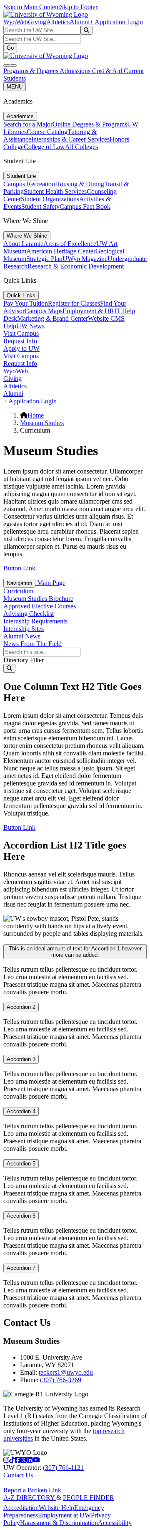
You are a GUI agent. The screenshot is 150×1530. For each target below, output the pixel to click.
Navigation (19, 583)
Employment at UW (64, 1515)
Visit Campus (21, 333)
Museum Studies (42, 422)
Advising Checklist (28, 613)
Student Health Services (55, 191)
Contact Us (18, 1475)
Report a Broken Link (32, 1490)
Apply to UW (21, 348)
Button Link (19, 568)
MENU (14, 87)
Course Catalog (47, 131)
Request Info (20, 341)
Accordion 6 (21, 1216)
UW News (30, 325)
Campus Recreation (29, 183)
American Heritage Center (60, 251)
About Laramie (23, 243)
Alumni (80, 21)
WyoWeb (15, 21)
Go (10, 48)
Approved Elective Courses (39, 606)
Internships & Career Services (70, 139)
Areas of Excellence (69, 243)
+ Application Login (116, 21)
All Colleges (81, 146)
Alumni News (21, 636)
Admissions (76, 70)
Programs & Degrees (31, 70)
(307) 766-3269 (60, 1379)
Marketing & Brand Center (52, 318)
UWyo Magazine (85, 258)
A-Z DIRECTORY (29, 1497)
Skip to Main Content (31, 6)
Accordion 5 (21, 1163)
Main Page (50, 582)
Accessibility (115, 1522)
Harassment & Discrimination (59, 1522)
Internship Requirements (35, 621)
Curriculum (18, 591)
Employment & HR (88, 310)
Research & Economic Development (76, 266)
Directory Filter (23, 660)
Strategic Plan (44, 258)
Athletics (58, 21)
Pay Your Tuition (25, 303)
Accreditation (21, 1507)
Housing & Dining (79, 183)
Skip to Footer (79, 6)
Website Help (56, 1507)
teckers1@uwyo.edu (66, 1372)
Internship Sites (23, 628)
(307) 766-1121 (63, 1467)
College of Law (44, 146)
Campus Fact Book (85, 206)
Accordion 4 (21, 1111)
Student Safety (40, 206)
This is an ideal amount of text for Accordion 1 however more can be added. (75, 951)
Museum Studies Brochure (38, 598)
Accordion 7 (21, 1268)
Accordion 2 (21, 1007)
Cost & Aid (108, 70)
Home (36, 415)
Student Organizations (50, 199)
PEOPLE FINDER (88, 1497)
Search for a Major (27, 124)
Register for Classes (74, 303)
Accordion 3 (21, 1059)
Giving (37, 21)
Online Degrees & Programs (89, 124)
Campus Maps (43, 310)
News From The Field (32, 643)
